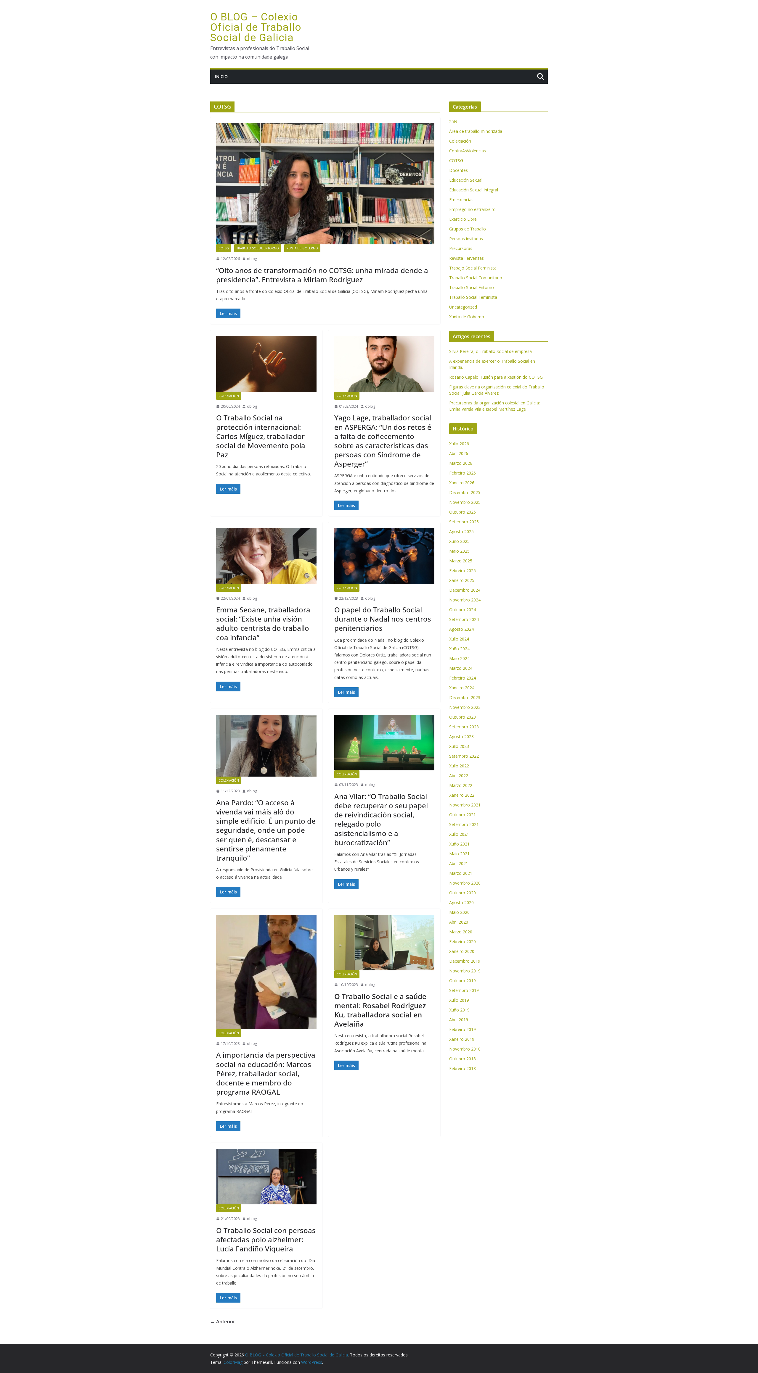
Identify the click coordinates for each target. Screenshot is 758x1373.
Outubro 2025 (462, 512)
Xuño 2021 (459, 844)
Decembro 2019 (464, 961)
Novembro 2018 (465, 1049)
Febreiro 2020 (462, 941)
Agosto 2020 (461, 902)
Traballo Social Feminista (473, 297)
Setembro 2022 (464, 756)
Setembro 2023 (464, 727)
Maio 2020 (459, 912)
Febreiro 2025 (462, 570)
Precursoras (460, 248)
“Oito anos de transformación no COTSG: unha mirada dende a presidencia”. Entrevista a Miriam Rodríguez (322, 274)
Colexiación (229, 396)
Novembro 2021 (465, 805)
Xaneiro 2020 (461, 951)
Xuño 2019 (459, 1010)
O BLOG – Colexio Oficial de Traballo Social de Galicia (255, 27)
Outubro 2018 (462, 1058)
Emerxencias (461, 199)
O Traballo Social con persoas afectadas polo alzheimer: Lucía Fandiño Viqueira (266, 1239)
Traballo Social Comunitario (475, 277)
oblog (252, 258)
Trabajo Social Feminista (473, 268)
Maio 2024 (459, 658)
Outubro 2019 (462, 980)
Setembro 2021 (464, 824)
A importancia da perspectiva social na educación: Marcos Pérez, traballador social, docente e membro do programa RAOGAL (265, 1073)
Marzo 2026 (460, 463)
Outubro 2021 (462, 814)
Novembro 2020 (465, 883)
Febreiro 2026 (462, 473)
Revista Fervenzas (466, 258)
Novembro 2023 (465, 707)
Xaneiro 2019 (461, 1039)
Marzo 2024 (460, 668)
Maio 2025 (459, 551)
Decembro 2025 (464, 492)
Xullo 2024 (459, 639)
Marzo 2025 (460, 561)
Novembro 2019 (465, 971)
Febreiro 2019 (462, 1029)
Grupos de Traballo (467, 229)
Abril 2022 (458, 775)
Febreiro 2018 (462, 1068)
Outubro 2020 (462, 893)
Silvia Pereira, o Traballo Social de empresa (490, 351)
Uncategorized (463, 307)
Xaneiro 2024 (461, 687)
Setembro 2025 (464, 522)
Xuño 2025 (459, 541)
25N (453, 121)
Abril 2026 (458, 453)
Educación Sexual (465, 180)
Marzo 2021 (460, 873)
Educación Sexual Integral (473, 190)
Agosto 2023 (461, 736)
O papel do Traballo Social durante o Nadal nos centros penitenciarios (382, 619)
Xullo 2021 (459, 834)
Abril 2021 (458, 863)
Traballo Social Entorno (258, 248)
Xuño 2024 (459, 648)
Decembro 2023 (464, 697)
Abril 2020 (458, 922)
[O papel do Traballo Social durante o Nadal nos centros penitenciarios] (384, 556)
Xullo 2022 (459, 766)
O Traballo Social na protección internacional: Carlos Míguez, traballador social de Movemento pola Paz (260, 436)
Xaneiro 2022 (461, 795)
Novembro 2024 (465, 600)
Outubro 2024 (462, 609)
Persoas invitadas (466, 238)
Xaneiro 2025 (461, 580)
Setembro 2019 (464, 990)
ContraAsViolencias (467, 151)
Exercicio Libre (463, 219)
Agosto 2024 (461, 629)
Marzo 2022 (460, 785)
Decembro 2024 (464, 590)
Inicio (221, 76)
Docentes (458, 170)
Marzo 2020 (460, 932)
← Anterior (222, 1321)
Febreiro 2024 (462, 678)
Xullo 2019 (459, 1000)
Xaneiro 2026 (461, 482)
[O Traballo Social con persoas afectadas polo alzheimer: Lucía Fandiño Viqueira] (266, 1176)
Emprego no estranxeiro (472, 209)
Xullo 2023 (459, 746)
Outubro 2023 (462, 717)
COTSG (224, 248)
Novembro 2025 (465, 502)
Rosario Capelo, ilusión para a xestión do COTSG (496, 377)
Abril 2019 (458, 1019)
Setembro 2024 (464, 619)
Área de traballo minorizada (475, 131)
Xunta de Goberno (302, 248)
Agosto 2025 (461, 531)
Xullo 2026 (459, 443)
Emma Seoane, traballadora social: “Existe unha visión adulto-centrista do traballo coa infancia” (263, 623)
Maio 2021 (459, 853)
